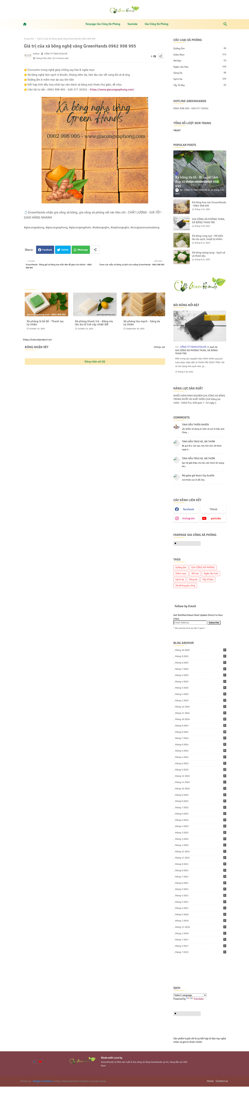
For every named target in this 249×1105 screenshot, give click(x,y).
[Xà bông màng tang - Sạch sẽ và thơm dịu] (181, 257)
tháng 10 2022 (200, 788)
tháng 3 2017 (200, 946)
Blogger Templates (43, 1081)
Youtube (132, 24)
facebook (188, 509)
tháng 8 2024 (200, 732)
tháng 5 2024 (200, 750)
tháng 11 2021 (200, 857)
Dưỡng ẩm (199, 48)
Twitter (65, 249)
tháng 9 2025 (200, 656)
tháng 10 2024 (200, 719)
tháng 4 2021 (200, 895)
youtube (216, 518)
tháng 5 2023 (200, 769)
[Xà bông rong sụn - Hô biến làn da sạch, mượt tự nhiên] (181, 240)
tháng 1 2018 (200, 933)
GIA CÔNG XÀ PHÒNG (203, 567)
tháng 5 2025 (200, 675)
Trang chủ (29, 38)
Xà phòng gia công (185, 585)
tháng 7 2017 (200, 939)
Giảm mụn (199, 54)
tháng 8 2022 (200, 801)
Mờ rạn (199, 60)
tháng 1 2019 (200, 920)
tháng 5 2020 (200, 914)
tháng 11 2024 (200, 713)
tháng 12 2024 (200, 706)
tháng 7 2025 (200, 669)
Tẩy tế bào (199, 85)
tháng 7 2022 (200, 807)
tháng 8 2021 (200, 870)
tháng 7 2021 (200, 876)
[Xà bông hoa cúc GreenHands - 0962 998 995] (181, 206)
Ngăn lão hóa (199, 66)
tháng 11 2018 (200, 927)
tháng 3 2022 (200, 832)
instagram (188, 518)
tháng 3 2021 (200, 901)
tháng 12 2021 (200, 851)
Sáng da (199, 72)
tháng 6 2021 (200, 883)
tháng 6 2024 (200, 744)
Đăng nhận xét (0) (95, 361)
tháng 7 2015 (200, 952)
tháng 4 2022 (200, 826)
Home (210, 1081)
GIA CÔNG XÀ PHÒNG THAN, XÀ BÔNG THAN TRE (208, 220)
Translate (199, 998)
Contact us (222, 1081)
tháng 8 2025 (200, 662)
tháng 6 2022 (200, 813)
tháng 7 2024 (200, 738)
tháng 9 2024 (200, 725)
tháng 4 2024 (200, 757)
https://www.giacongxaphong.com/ (112, 89)
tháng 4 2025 (200, 681)
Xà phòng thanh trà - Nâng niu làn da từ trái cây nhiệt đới (94, 323)
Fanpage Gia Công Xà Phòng (102, 24)
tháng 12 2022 (200, 776)
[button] (225, 24)
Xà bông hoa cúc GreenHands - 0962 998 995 (209, 204)
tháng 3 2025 (200, 687)
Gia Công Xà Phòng (156, 24)
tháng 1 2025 (200, 700)
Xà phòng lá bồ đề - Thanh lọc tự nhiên (45, 323)
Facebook (47, 249)
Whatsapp (82, 249)
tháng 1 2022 (200, 845)
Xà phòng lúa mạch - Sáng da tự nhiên (141, 323)
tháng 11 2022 (200, 782)
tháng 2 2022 (200, 839)
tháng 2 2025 (200, 694)
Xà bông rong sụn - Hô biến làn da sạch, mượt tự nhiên (207, 237)
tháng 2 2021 (200, 908)
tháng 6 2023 (200, 763)
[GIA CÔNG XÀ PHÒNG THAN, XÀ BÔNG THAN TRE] (181, 223)
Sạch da (199, 79)
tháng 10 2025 (200, 650)
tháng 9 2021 (200, 864)
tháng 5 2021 (200, 889)
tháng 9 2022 (200, 794)
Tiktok (213, 509)
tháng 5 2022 (200, 820)
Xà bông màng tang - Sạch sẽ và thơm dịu (208, 254)
